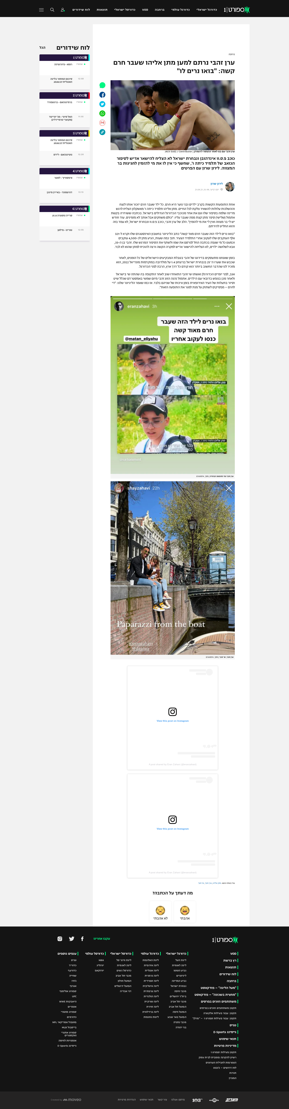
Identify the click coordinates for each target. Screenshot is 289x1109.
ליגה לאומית (179, 965)
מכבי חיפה (180, 991)
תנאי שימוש (227, 1039)
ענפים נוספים (67, 953)
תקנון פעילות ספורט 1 (223, 1052)
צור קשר (162, 1099)
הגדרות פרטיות (126, 1099)
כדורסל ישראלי (124, 9)
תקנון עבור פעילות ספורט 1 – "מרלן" (214, 1018)
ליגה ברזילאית (150, 1011)
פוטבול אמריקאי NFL (64, 1022)
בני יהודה (181, 1027)
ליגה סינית (152, 1006)
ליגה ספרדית (151, 980)
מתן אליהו (217, 883)
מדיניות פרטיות (225, 1045)
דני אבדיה (125, 991)
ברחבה (160, 9)
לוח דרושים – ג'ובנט (224, 1067)
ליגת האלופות (150, 960)
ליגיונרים (181, 975)
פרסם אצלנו (178, 1099)
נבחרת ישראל (178, 986)
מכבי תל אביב (178, 1001)
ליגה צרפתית (151, 991)
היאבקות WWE (67, 1001)
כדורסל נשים (124, 970)
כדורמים (71, 1017)
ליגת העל (180, 960)
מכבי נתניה (179, 1022)
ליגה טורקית (151, 1001)
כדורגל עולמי (180, 9)
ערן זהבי (208, 883)
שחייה (73, 975)
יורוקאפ (99, 970)
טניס (233, 1025)
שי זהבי (201, 883)
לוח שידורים (81, 9)
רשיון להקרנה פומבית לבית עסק (217, 1057)
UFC (74, 996)
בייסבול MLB (69, 1027)
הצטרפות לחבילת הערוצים (221, 1062)
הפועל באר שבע (177, 1017)
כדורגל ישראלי (207, 9)
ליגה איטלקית (151, 986)
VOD (145, 9)
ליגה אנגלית (152, 970)
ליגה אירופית (151, 965)
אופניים (72, 1006)
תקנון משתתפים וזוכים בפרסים (218, 1008)
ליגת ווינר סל (123, 960)
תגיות (232, 1072)
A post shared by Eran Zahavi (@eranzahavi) (173, 764)
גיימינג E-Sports (224, 1032)
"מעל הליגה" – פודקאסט (218, 988)
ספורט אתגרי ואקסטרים (68, 1034)
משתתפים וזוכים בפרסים (218, 1001)
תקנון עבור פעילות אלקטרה (219, 1013)
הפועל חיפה (179, 1011)
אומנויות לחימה (68, 1040)
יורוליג (100, 965)
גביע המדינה (179, 980)
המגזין (232, 1078)
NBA (101, 960)
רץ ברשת (229, 960)
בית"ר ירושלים (178, 996)
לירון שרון (217, 183)
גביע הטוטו (180, 970)
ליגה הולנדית (151, 996)
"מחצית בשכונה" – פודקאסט (215, 994)
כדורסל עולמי (94, 953)
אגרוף (73, 986)
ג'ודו (74, 980)
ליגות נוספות (151, 1017)
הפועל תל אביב (177, 1006)
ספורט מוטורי (68, 1011)
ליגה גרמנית (152, 975)
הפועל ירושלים (122, 986)
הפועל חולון (124, 980)
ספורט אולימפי (67, 991)
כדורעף (72, 970)
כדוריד (72, 965)
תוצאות (102, 9)
